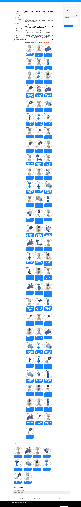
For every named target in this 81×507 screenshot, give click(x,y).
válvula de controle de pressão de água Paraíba (39, 408)
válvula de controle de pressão (28, 482)
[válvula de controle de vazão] (47, 463)
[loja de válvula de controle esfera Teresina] (48, 117)
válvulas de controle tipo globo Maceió (39, 191)
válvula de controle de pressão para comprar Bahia (39, 178)
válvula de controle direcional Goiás (48, 337)
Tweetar (27, 17)
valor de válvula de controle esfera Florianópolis (39, 95)
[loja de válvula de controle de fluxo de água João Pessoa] (30, 172)
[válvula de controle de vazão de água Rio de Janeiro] (39, 62)
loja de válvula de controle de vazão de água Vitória (29, 110)
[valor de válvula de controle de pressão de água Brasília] (48, 185)
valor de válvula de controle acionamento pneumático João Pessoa (48, 293)
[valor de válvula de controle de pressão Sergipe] (30, 374)
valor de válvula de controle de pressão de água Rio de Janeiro (39, 206)
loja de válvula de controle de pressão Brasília (30, 292)
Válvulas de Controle (18, 28)
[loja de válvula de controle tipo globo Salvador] (39, 48)
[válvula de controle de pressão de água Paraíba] (39, 402)
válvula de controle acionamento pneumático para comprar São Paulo (48, 324)
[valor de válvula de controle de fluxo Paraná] (39, 75)
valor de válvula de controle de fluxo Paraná (39, 81)
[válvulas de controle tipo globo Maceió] (39, 185)
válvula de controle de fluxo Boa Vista (30, 164)
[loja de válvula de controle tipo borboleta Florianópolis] (30, 271)
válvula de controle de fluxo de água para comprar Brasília (30, 409)
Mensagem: (66, 17)
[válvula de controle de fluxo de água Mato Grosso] (39, 256)
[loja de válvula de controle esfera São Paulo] (39, 374)
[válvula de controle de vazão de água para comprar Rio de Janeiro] (30, 331)
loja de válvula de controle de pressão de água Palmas (48, 54)
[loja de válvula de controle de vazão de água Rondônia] (30, 229)
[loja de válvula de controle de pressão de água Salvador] (30, 243)
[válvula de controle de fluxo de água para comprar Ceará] (39, 388)
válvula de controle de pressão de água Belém (30, 394)
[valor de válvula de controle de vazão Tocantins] (48, 199)
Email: (66, 7)
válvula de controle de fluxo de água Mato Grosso (39, 262)
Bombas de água (17, 17)
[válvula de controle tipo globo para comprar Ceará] (30, 144)
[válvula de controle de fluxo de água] (18, 476)
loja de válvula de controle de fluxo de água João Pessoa (30, 178)
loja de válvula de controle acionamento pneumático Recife (48, 395)
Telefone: (66, 10)
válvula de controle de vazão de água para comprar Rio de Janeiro (30, 338)
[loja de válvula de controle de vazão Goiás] (30, 185)
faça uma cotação (45, 42)
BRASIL (18, 490)
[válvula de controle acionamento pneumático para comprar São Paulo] (48, 317)
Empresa (16, 502)
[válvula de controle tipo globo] (37, 451)
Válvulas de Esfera (17, 30)
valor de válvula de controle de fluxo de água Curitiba (39, 308)
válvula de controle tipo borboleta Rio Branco (39, 249)
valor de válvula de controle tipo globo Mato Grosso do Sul (39, 123)
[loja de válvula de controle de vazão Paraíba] (48, 62)
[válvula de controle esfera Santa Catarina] (30, 213)
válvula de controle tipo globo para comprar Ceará (30, 150)
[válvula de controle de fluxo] (37, 463)
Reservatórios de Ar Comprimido (18, 23)
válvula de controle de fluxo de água (18, 482)
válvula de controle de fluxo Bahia (30, 137)
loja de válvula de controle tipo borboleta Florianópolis (30, 278)
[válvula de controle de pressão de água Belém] (30, 388)
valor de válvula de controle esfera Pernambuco (48, 178)
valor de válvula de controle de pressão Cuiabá (48, 110)
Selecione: (15, 490)
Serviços (19, 11)
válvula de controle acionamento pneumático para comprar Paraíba (30, 324)
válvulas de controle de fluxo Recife (39, 137)
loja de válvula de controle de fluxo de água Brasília (30, 205)
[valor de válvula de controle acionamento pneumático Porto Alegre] (39, 271)
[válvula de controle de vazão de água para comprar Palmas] (39, 229)
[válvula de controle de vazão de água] (18, 451)
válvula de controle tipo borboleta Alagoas (39, 164)
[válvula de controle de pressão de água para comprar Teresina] (30, 302)
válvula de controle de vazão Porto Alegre (48, 137)
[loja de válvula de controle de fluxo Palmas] (48, 417)
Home (13, 502)
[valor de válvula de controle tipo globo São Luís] (48, 302)
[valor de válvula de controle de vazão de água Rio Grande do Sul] (39, 360)
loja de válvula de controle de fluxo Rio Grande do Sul (48, 249)
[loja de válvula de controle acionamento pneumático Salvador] (39, 213)
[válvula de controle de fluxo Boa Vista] (30, 158)
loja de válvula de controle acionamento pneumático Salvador (39, 220)
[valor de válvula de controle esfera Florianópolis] (39, 89)
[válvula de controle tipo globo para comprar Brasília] (39, 144)
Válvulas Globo (17, 35)
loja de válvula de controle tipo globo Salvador (39, 54)
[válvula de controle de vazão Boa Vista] (30, 62)
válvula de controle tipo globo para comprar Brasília (39, 150)
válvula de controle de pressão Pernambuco (48, 164)
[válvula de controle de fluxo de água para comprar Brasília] (30, 402)
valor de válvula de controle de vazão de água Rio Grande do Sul (39, 366)
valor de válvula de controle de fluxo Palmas (39, 352)
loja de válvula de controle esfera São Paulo (39, 380)
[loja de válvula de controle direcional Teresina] (48, 346)
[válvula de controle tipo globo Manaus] (48, 213)
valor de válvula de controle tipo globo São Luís (48, 308)
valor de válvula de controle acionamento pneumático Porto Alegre (39, 278)
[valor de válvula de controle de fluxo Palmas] (39, 346)
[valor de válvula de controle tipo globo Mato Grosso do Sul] (39, 117)
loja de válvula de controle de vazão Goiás (30, 191)
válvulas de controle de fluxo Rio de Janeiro (39, 423)
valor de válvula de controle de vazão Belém (48, 380)
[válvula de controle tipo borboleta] (18, 463)
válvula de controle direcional (28, 469)
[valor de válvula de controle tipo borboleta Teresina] (30, 360)
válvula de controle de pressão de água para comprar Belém (48, 150)
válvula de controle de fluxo (37, 469)
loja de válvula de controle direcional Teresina (48, 352)
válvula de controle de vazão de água (18, 456)
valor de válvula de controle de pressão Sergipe (30, 380)
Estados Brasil (22, 490)
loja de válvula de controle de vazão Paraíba (48, 68)
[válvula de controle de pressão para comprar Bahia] (39, 172)
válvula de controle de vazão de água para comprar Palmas (39, 235)
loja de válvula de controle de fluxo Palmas (48, 423)
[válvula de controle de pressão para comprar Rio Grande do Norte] (48, 271)
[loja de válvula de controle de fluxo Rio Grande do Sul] (48, 243)
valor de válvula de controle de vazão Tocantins (48, 205)
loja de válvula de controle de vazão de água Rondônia (29, 235)
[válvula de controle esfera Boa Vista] (48, 229)
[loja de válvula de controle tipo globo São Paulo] (39, 104)
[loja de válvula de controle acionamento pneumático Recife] (48, 388)
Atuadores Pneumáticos (16, 13)
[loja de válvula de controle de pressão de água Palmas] (48, 48)
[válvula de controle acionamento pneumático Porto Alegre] (30, 89)
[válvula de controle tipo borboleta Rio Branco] (39, 243)
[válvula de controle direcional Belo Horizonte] (30, 417)
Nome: (66, 4)
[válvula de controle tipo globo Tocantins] (30, 48)
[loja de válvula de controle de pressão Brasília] (30, 286)
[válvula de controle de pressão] (28, 476)
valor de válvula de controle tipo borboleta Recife (30, 123)
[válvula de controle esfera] (47, 451)
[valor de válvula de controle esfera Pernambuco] (48, 172)
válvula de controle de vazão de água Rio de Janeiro (39, 68)
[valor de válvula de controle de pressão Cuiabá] (48, 104)
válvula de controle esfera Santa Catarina (30, 219)
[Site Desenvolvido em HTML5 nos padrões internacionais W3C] (62, 506)
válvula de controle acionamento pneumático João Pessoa (48, 366)
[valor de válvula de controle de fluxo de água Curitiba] (39, 302)
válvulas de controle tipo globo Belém (29, 262)
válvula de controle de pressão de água (28, 456)
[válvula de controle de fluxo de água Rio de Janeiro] (39, 331)
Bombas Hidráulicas (17, 19)
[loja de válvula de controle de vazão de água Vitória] (30, 104)
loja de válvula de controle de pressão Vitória (48, 95)
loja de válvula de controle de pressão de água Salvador (30, 249)
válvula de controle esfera (47, 456)
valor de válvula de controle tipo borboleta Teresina (30, 366)
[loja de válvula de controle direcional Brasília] (30, 346)
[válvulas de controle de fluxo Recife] (39, 131)
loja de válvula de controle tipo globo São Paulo (39, 110)
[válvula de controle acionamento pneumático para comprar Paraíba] (30, 317)
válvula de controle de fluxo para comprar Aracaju (48, 81)
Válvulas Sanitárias (18, 37)
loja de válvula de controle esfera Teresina (48, 123)
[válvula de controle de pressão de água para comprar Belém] (48, 144)
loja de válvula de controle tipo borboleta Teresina (39, 292)
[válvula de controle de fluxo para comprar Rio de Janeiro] (48, 256)
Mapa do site (30, 502)
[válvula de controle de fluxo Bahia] (30, 131)
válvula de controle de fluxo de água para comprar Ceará (39, 394)
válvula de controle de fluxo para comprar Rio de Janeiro (48, 263)
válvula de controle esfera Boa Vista (48, 235)
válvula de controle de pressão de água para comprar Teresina (30, 309)
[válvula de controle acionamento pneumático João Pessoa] (48, 360)
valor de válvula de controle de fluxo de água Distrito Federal (29, 437)
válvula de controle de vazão (47, 469)
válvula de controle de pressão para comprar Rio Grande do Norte (48, 278)
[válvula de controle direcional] (28, 463)
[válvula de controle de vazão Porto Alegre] (48, 131)
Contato (26, 502)
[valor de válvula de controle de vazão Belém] (48, 374)
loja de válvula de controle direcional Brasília (30, 352)
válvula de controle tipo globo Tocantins (29, 54)
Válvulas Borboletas (18, 25)
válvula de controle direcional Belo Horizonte (30, 423)
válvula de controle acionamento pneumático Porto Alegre (30, 96)
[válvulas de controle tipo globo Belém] (30, 256)
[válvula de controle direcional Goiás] (48, 331)
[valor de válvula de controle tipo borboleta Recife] (30, 117)
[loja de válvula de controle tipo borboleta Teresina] (39, 286)
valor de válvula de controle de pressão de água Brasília (48, 191)
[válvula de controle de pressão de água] (28, 451)
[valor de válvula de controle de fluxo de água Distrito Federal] (30, 431)
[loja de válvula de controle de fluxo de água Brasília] (30, 199)
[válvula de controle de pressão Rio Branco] (30, 75)
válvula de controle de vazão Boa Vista (30, 68)
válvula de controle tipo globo (37, 456)
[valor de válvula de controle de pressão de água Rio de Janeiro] (39, 199)
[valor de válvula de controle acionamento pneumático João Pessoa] (48, 286)
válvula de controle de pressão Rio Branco (30, 81)
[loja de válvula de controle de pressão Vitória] (48, 89)
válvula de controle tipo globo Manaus (48, 219)
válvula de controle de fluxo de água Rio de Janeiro (39, 337)
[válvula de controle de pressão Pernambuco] (48, 158)
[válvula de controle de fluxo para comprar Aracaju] (48, 75)
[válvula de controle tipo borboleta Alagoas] (39, 158)
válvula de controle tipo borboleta (18, 469)
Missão (19, 502)
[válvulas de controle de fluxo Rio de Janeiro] (39, 417)
